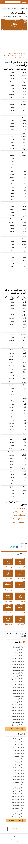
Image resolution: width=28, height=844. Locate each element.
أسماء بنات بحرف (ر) (18, 673)
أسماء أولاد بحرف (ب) (18, 741)
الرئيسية (14, 829)
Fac (14, 836)
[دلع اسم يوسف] (8, 584)
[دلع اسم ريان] (8, 573)
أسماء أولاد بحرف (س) (18, 770)
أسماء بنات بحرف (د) (18, 667)
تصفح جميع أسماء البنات (14, 728)
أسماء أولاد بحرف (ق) (18, 796)
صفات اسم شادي (19, 512)
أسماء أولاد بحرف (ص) (18, 776)
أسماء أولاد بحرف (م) (18, 805)
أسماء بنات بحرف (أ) (18, 647)
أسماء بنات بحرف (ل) (18, 710)
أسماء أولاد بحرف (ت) (18, 744)
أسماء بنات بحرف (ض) (18, 687)
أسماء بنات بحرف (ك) (18, 707)
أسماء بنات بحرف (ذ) (18, 670)
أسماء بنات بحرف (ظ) (18, 693)
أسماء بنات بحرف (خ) (18, 664)
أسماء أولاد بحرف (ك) (18, 799)
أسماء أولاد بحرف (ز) (18, 767)
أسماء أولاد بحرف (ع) (18, 788)
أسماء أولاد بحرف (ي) (18, 817)
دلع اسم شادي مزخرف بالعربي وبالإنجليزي (14, 55)
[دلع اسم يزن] (20, 596)
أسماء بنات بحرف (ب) (18, 650)
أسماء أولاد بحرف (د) (18, 759)
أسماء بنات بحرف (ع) (18, 696)
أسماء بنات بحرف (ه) (18, 719)
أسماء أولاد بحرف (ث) (18, 747)
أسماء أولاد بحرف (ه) (18, 811)
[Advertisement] (14, 40)
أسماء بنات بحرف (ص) (18, 684)
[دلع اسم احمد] (8, 596)
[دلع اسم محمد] (20, 607)
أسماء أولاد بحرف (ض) (18, 779)
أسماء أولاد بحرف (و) (18, 814)
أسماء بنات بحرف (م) (18, 713)
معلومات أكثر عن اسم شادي (17, 57)
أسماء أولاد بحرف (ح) (18, 753)
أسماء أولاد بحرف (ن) (18, 808)
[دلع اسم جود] (20, 573)
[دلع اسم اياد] (20, 561)
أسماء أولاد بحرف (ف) (18, 793)
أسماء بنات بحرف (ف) (18, 702)
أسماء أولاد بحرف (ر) (18, 765)
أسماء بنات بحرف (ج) (18, 658)
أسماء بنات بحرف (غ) (18, 699)
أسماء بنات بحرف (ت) (18, 653)
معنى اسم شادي (19, 508)
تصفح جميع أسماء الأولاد (14, 820)
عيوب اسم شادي (19, 515)
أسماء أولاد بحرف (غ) (18, 791)
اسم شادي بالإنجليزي (18, 522)
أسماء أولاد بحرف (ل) (18, 802)
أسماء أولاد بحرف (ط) (18, 782)
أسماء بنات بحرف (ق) (18, 705)
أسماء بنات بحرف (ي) (18, 725)
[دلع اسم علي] (20, 584)
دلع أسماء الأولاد (22, 543)
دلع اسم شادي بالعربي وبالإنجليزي (16, 53)
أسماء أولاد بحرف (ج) (18, 750)
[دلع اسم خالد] (8, 561)
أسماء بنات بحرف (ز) (18, 676)
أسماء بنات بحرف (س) (18, 679)
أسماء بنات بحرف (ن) (18, 716)
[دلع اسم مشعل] (8, 607)
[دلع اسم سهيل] (8, 619)
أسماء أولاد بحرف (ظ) (18, 785)
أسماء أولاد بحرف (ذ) (18, 762)
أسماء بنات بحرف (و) (18, 722)
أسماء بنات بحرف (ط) (18, 690)
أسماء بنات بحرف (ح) (18, 661)
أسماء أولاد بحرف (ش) (18, 773)
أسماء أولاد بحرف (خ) (18, 756)
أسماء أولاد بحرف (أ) (18, 739)
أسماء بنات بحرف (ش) (18, 681)
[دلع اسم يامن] (20, 619)
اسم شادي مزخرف (18, 519)
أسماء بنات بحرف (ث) (18, 655)
